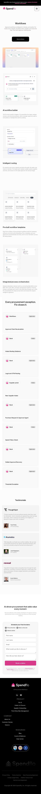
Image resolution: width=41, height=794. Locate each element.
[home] (9, 9)
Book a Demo (20, 39)
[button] (36, 8)
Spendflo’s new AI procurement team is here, (20, 3)
